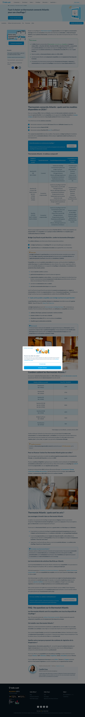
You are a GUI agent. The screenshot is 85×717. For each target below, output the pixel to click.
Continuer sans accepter (28, 348)
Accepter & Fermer (42, 367)
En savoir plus (43, 364)
